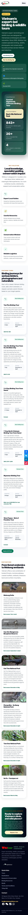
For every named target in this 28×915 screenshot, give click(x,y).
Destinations (5, 875)
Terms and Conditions (8, 885)
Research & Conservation (9, 878)
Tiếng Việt (5, 888)
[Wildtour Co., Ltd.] (3, 904)
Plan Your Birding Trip (8, 60)
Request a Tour (14, 832)
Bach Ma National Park (14, 115)
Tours (3, 873)
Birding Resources (7, 880)
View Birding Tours (8, 55)
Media (3, 883)
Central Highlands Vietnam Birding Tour (13, 103)
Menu (23, 3)
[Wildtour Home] (5, 3)
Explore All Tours (7, 551)
